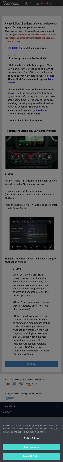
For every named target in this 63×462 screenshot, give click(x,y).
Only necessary (31, 447)
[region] (31, 439)
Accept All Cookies (31, 456)
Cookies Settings (31, 438)
